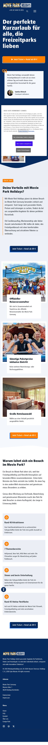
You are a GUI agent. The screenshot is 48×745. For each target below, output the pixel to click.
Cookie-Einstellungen (23, 150)
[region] (24, 130)
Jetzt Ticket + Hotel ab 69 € (24, 248)
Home (4, 711)
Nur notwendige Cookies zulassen (23, 137)
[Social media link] (4, 726)
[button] (27, 10)
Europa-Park (6, 721)
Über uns (5, 719)
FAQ (4, 713)
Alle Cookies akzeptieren (24, 144)
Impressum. (31, 131)
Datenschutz (6, 695)
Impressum (6, 698)
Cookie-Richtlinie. (23, 131)
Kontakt (5, 716)
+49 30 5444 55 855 (16, 10)
